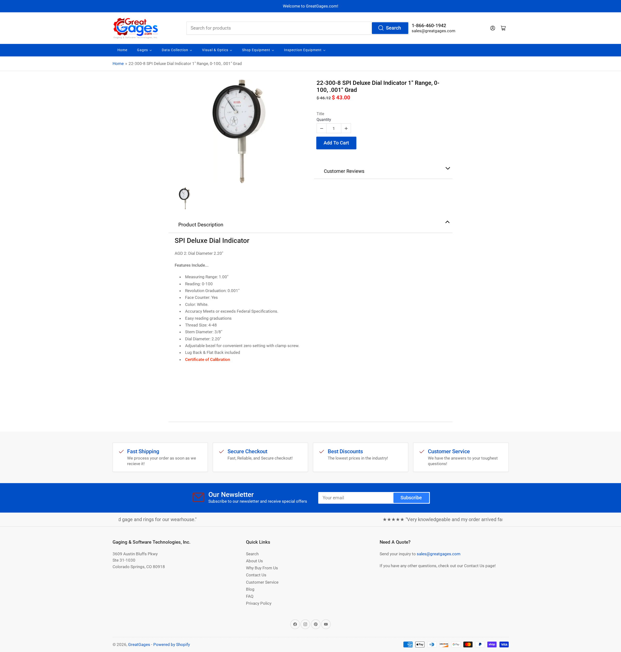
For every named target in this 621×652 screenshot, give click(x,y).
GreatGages (139, 644)
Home (118, 63)
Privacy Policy (258, 603)
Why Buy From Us (262, 567)
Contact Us (256, 574)
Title (320, 113)
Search (393, 28)
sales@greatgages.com (433, 30)
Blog (250, 589)
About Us (254, 560)
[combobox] (297, 28)
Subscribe (411, 498)
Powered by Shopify (171, 644)
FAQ (249, 596)
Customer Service (262, 582)
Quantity (324, 119)
